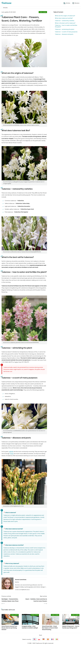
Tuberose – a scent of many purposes (66, 31)
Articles (5, 7)
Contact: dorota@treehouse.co (22, 589)
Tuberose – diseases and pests (64, 34)
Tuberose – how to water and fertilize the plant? (66, 26)
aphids (11, 451)
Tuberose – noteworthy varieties (64, 20)
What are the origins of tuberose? (65, 15)
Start (40, 635)
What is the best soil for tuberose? (65, 23)
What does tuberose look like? (64, 18)
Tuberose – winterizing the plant (64, 29)
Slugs (11, 453)
